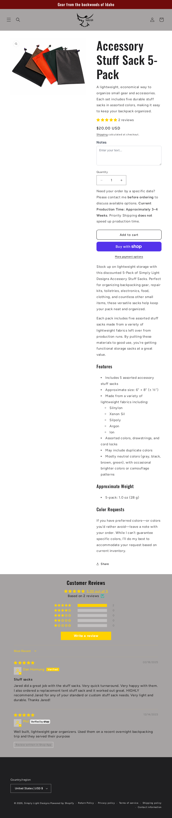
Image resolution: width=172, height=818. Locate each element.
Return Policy (86, 803)
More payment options (129, 256)
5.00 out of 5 (97, 591)
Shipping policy (152, 803)
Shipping (102, 134)
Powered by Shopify (62, 803)
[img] (24, 663)
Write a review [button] (86, 636)
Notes (101, 142)
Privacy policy (106, 803)
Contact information (150, 807)
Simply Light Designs (37, 803)
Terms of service (128, 803)
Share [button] (105, 564)
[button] (8, 19)
